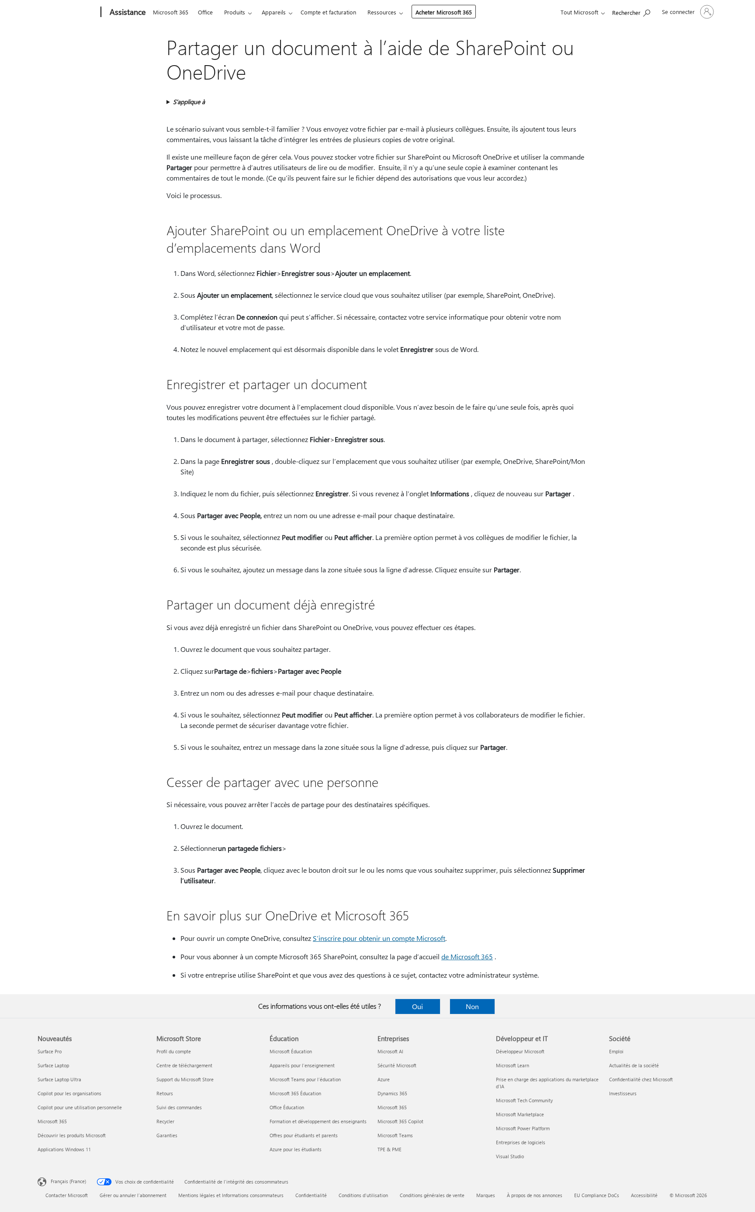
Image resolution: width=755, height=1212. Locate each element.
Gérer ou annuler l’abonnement (133, 1195)
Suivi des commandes (179, 1107)
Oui (417, 1006)
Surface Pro (50, 1051)
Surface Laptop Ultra (59, 1079)
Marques (485, 1195)
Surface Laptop (53, 1065)
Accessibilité (644, 1195)
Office (205, 12)
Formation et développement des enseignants (318, 1121)
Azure (384, 1079)
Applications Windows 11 (64, 1149)
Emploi (616, 1051)
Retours (164, 1093)
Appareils (274, 12)
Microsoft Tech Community (524, 1100)
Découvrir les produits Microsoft (72, 1135)
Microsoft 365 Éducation (295, 1093)
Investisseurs (623, 1093)
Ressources (381, 12)
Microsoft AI (390, 1051)
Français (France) (68, 1181)
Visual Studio (510, 1156)
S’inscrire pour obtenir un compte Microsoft (379, 938)
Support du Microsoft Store (185, 1079)
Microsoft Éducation (291, 1051)
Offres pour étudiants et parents (304, 1135)
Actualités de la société (634, 1065)
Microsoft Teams (395, 1135)
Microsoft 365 (170, 12)
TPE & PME (390, 1149)
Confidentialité (311, 1195)
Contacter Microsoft (66, 1195)
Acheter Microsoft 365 (444, 12)
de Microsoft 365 (467, 956)
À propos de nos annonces (534, 1195)
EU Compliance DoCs (596, 1195)
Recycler (165, 1121)
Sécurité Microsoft (397, 1065)
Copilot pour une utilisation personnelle (80, 1107)
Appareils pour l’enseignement (302, 1065)
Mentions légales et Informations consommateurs (231, 1195)
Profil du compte (173, 1051)
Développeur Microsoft (520, 1051)
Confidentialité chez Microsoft (641, 1079)
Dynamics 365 (392, 1093)
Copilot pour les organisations (69, 1093)
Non (472, 1006)
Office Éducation (287, 1107)
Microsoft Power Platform (523, 1128)
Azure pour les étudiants (296, 1149)
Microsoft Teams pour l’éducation (305, 1079)
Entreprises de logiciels (520, 1142)
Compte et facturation (328, 12)
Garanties (166, 1135)
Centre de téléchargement (184, 1065)
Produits (234, 12)
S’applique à (189, 102)
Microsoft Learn (512, 1065)
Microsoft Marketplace (520, 1114)
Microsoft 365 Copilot (400, 1121)
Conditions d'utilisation (363, 1195)
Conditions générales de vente (432, 1195)
